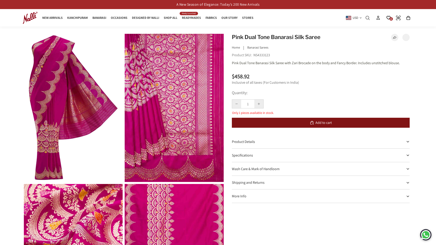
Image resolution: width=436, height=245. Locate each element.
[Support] (425, 234)
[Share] (394, 37)
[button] (406, 37)
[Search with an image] (398, 18)
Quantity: (240, 92)
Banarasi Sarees (257, 47)
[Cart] (408, 18)
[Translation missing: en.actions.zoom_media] (73, 108)
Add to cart (323, 122)
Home (236, 47)
